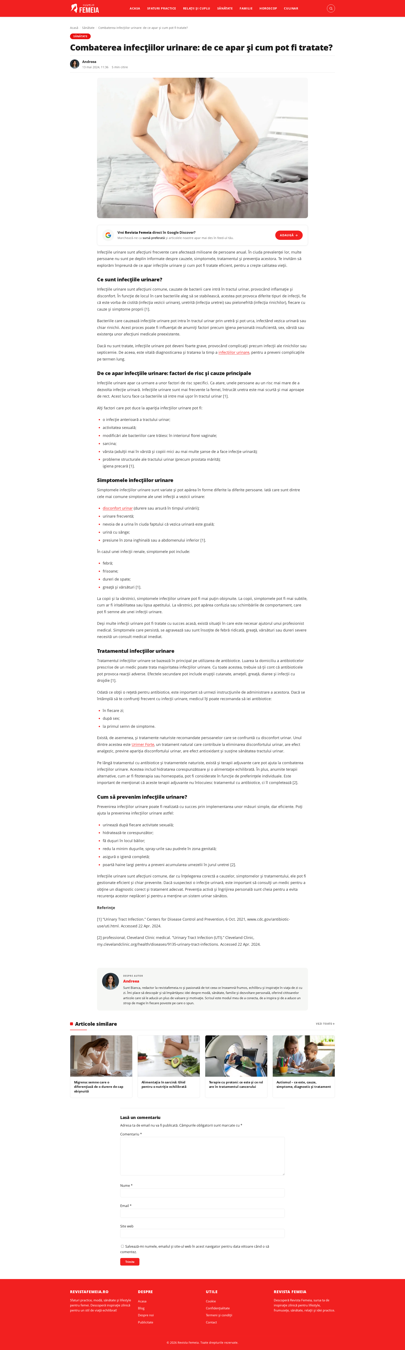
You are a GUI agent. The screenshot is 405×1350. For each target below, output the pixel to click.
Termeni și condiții (219, 1315)
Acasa (135, 8)
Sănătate (225, 8)
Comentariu (131, 1134)
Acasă (74, 28)
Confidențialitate (218, 1308)
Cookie (211, 1301)
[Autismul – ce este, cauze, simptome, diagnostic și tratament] (304, 1056)
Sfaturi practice (161, 8)
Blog (141, 1308)
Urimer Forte (143, 744)
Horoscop (268, 8)
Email (126, 1205)
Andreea (89, 61)
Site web (127, 1226)
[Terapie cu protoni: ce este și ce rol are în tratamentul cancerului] (236, 1056)
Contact (211, 1322)
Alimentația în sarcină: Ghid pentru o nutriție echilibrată (164, 1084)
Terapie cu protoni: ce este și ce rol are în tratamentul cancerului (236, 1084)
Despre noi (146, 1315)
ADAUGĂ (289, 235)
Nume (126, 1185)
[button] (331, 8)
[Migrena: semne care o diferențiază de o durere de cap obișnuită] (101, 1056)
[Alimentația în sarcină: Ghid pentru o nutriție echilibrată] (169, 1056)
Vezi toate (324, 1024)
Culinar (291, 8)
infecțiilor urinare (234, 352)
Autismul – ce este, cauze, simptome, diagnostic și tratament (304, 1084)
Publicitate (145, 1322)
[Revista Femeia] (85, 8)
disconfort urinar (118, 508)
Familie (246, 8)
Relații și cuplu (196, 8)
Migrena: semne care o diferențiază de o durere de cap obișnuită (98, 1086)
